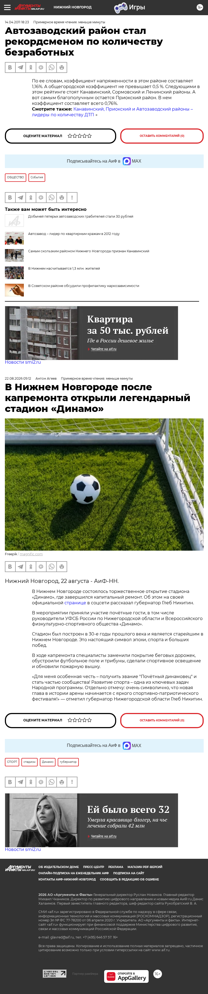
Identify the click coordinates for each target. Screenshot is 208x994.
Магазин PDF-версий (145, 867)
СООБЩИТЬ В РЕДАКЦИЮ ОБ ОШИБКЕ (129, 879)
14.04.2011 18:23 (17, 22)
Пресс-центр (93, 867)
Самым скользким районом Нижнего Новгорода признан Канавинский (88, 251)
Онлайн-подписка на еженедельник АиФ (73, 873)
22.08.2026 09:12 (18, 378)
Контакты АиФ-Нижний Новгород (67, 879)
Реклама (115, 867)
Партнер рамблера (85, 973)
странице (75, 602)
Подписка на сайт (128, 873)
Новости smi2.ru (23, 362)
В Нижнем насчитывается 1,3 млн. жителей (64, 268)
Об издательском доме (58, 867)
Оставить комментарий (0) (162, 136)
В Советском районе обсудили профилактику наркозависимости (83, 286)
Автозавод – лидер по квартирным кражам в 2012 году (74, 234)
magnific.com (31, 554)
